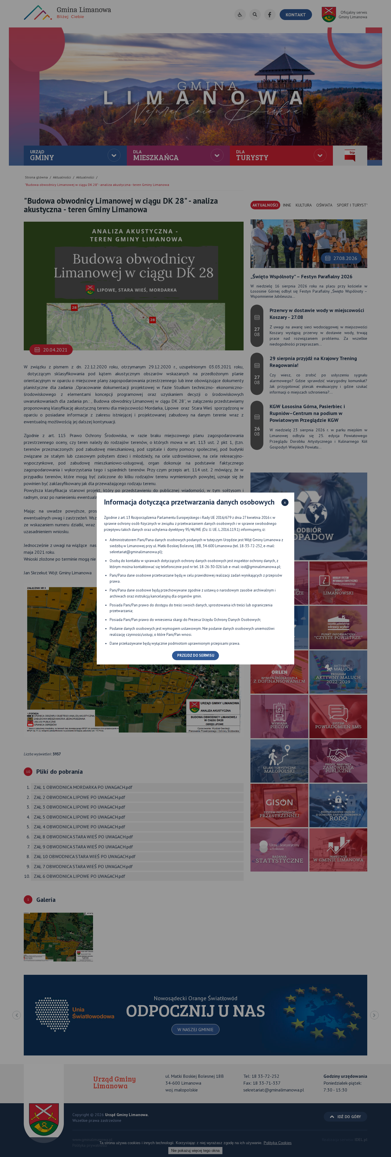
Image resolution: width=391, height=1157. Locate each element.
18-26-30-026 (211, 566)
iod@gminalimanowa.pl (260, 566)
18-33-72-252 (251, 545)
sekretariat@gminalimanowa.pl (135, 551)
